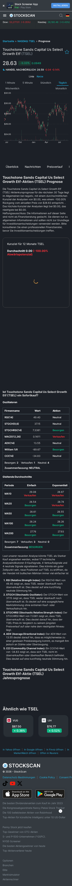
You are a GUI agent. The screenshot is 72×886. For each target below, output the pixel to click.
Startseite (9, 41)
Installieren (60, 5)
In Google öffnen (33, 749)
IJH (50, 720)
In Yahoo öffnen (11, 749)
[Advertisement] (36, 153)
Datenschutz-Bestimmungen (19, 777)
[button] (5, 15)
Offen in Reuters (49, 753)
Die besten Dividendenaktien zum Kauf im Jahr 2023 (33, 803)
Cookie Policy (47, 777)
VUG (15, 720)
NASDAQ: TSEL (26, 41)
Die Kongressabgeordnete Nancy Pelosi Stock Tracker (34, 807)
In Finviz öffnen (54, 749)
